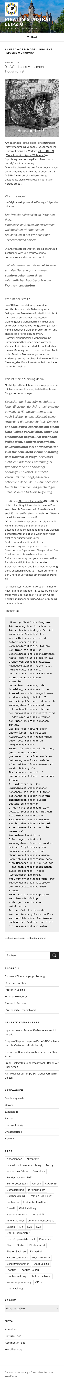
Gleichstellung (27, 1208)
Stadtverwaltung (16, 1276)
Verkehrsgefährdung (19, 1282)
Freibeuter (13, 1202)
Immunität (38, 1214)
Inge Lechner (12, 1030)
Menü (34, 37)
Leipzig (11, 1226)
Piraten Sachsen (16, 1251)
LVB (29, 1226)
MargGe (17, 938)
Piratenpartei (37, 1245)
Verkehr (9, 1138)
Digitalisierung (15, 1189)
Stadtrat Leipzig (14, 1125)
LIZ (21, 1226)
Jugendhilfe (12, 1111)
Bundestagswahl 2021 (19, 1177)
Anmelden (11, 1329)
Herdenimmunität (17, 1214)
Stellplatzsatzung (41, 1276)
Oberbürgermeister (18, 1232)
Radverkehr (36, 1251)
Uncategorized (13, 1131)
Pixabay (30, 938)
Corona (9, 1105)
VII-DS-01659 (46, 151)
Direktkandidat (36, 1189)
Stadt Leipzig (41, 1263)
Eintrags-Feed (13, 1336)
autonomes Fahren (18, 1171)
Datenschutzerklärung (16, 1372)
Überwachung (15, 1288)
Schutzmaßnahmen (18, 1263)
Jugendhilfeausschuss (41, 1220)
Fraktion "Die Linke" (41, 1195)
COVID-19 (51, 1183)
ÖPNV (38, 1282)
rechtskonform (41, 1257)
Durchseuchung (16, 1195)
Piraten (9, 1118)
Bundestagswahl (14, 1098)
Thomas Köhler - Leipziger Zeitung (25, 976)
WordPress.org (13, 1349)
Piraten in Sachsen (16, 1003)
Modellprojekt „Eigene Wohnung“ (25, 155)
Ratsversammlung (17, 1257)
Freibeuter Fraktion (34, 1202)
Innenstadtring (15, 1220)
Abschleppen (14, 1158)
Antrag (49, 1165)
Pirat (9, 1245)
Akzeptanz (32, 1158)
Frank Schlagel (13, 1063)
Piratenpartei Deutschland (20, 1010)
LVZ (38, 1226)
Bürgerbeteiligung (17, 1183)
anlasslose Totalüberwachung (24, 1165)
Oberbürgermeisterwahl (21, 1239)
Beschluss (39, 1171)
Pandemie (45, 1239)
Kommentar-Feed (15, 1342)
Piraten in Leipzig (15, 989)
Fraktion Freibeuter (16, 996)
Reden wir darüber (15, 983)
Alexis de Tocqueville (30, 501)
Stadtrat (11, 1269)
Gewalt (11, 1208)
